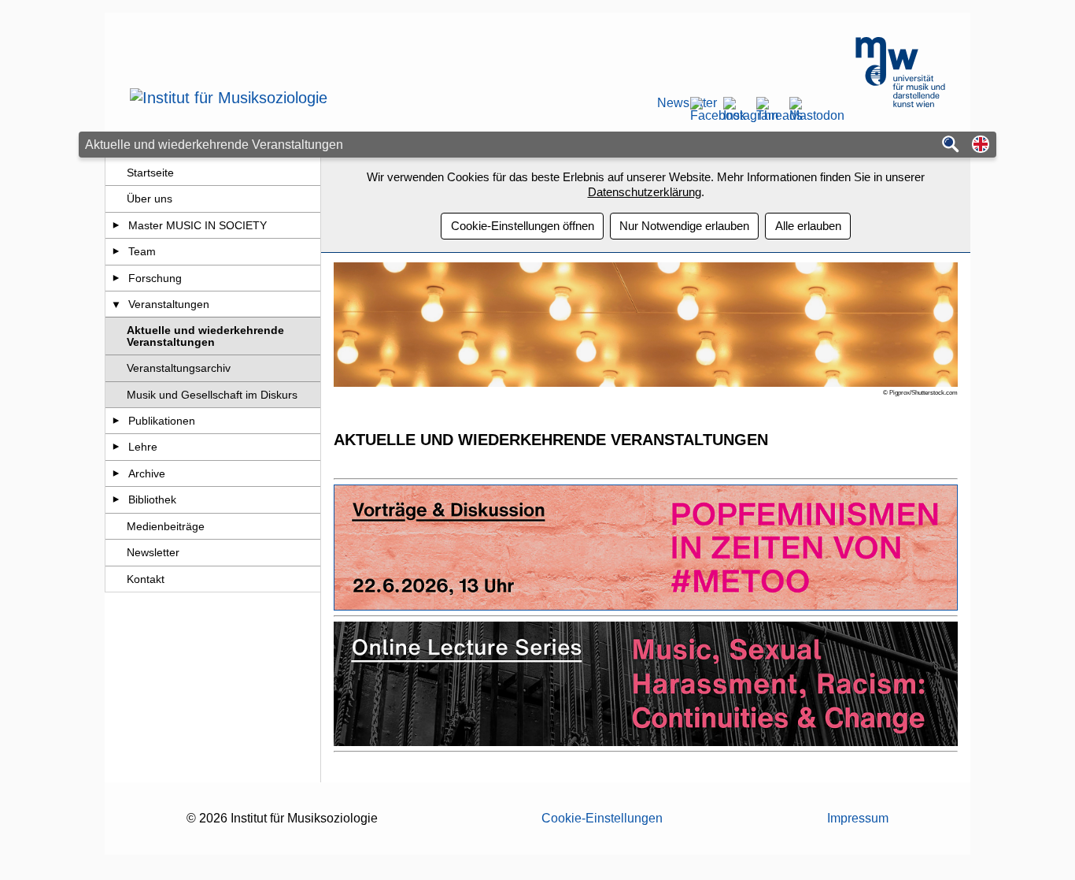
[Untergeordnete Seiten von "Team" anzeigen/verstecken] (116, 251)
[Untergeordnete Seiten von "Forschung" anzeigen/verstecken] (116, 278)
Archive (146, 473)
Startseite (150, 172)
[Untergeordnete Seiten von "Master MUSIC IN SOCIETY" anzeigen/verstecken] (116, 225)
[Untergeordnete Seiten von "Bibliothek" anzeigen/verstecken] (116, 499)
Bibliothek (152, 499)
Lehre (142, 446)
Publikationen (161, 420)
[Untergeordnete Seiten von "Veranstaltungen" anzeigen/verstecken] (116, 304)
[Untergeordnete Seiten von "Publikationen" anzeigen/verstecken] (116, 420)
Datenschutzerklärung (644, 192)
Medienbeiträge (166, 526)
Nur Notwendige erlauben (684, 225)
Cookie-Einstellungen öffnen (522, 225)
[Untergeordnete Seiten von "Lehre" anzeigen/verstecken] (116, 446)
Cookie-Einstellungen (602, 818)
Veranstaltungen (168, 304)
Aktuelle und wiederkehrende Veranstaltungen (205, 335)
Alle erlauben (808, 225)
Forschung (155, 278)
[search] (950, 145)
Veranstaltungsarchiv (179, 368)
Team (142, 251)
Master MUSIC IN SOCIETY (197, 225)
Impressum (857, 818)
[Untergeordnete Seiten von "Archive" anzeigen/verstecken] (116, 473)
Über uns (149, 198)
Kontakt (145, 579)
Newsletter (668, 103)
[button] (980, 145)
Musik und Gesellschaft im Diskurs (212, 394)
